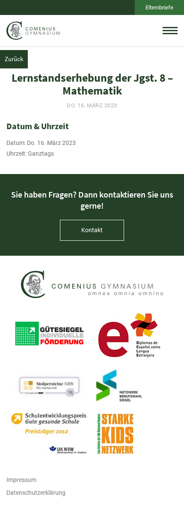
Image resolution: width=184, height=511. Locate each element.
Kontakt (92, 230)
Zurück (14, 59)
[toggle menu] (170, 30)
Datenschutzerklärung (35, 492)
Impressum (21, 479)
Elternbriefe (159, 7)
